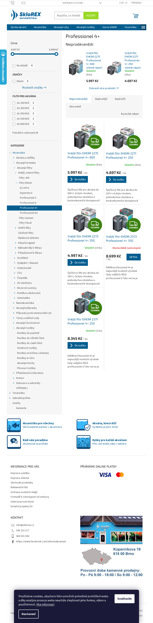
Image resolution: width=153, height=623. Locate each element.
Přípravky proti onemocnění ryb (33, 313)
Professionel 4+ (29, 208)
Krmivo (20, 378)
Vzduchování (24, 268)
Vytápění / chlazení (27, 263)
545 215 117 (22, 530)
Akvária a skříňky (25, 158)
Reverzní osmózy (27, 288)
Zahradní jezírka (21, 398)
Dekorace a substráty (28, 383)
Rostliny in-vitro (26, 358)
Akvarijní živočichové (28, 323)
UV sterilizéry (24, 283)
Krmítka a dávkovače (28, 293)
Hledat (91, 15)
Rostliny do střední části (30, 338)
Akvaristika (19, 153)
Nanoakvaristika (25, 303)
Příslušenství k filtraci (30, 253)
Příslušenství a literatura (29, 373)
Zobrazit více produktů (102, 88)
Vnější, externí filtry (29, 173)
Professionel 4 (28, 203)
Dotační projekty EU (21, 506)
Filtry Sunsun (26, 218)
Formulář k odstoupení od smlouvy (30, 497)
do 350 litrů (25, 113)
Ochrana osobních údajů (24, 492)
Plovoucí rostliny (26, 368)
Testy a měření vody (27, 318)
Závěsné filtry (26, 233)
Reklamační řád (19, 487)
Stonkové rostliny (27, 348)
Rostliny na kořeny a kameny (33, 353)
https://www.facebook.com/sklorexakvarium (41, 541)
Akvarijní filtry (24, 168)
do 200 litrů (25, 103)
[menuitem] (18, 27)
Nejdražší (120, 99)
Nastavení (28, 614)
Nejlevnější (101, 99)
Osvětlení (22, 258)
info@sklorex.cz (25, 525)
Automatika (23, 298)
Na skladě (24, 65)
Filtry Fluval (25, 223)
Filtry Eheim (25, 183)
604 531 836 (22, 536)
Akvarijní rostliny (25, 328)
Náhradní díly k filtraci (30, 248)
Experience (26, 193)
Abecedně (75, 107)
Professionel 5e (29, 213)
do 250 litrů (25, 108)
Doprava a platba (73, 3)
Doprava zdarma (20, 478)
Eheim (22, 81)
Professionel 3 (28, 198)
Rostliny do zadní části (29, 343)
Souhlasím (124, 599)
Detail (133, 257)
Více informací (45, 604)
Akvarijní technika (26, 163)
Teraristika (19, 393)
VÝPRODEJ (22, 388)
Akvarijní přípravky (26, 308)
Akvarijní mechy (26, 363)
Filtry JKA (24, 178)
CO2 (19, 273)
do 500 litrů (25, 119)
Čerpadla (22, 278)
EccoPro (24, 188)
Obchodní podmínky (22, 483)
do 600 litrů (25, 124)
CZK (121, 2)
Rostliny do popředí (28, 333)
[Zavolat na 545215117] (16, 2)
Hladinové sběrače (28, 238)
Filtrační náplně (26, 243)
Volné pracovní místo (22, 502)
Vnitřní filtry (24, 228)
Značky (17, 403)
